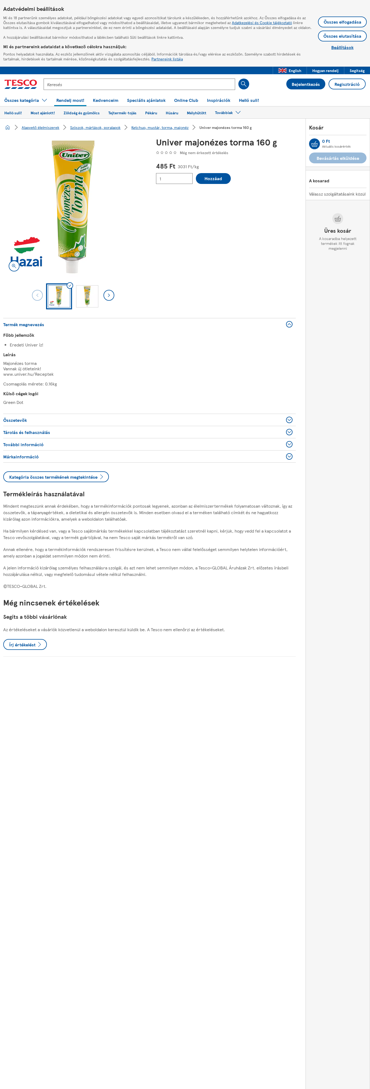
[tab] (59, 296)
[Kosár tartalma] (314, 143)
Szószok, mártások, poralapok (95, 127)
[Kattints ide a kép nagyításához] (14, 266)
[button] (290, 70)
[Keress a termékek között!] (243, 84)
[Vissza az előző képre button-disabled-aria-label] (37, 295)
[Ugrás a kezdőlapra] (20, 84)
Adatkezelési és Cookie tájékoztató (262, 22)
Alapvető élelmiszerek (40, 127)
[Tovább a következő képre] (108, 295)
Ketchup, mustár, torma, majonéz (160, 127)
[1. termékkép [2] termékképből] (73, 207)
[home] (7, 127)
